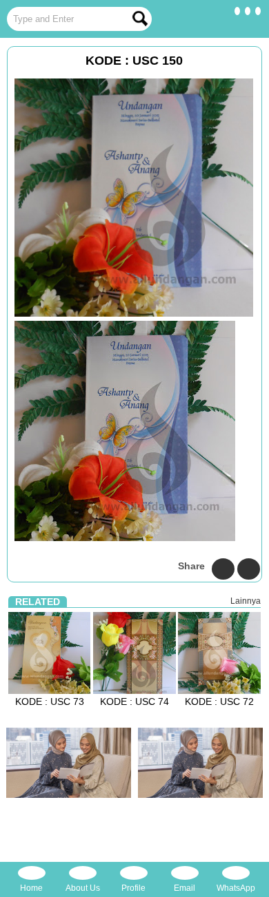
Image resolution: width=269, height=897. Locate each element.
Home (31, 888)
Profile (133, 888)
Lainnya (245, 601)
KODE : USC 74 (134, 701)
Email (184, 888)
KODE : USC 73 (49, 701)
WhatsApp (236, 888)
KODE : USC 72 (219, 701)
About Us (83, 888)
